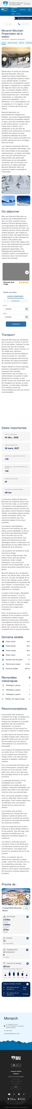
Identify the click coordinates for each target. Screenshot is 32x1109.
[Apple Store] (21, 1099)
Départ (5, 313)
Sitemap (16, 1085)
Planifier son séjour (14, 9)
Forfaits (15, 301)
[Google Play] (12, 1099)
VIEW (26, 908)
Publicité (16, 1074)
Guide (4, 43)
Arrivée (5, 305)
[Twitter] (14, 1094)
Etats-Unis (25, 988)
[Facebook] (24, 1094)
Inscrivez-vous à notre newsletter (16, 1076)
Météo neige (12, 43)
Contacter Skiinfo (16, 1071)
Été (18, 14)
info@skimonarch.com (11, 1033)
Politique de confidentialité (16, 1081)
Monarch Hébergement (15, 296)
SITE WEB (8, 24)
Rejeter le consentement (16, 1089)
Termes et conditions (15, 1083)
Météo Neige (6, 10)
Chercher (16, 324)
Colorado (26, 994)
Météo (21, 43)
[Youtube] (9, 1094)
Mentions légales (16, 1079)
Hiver (13, 14)
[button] (29, 10)
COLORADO (5, 39)
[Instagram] (19, 1094)
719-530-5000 (25, 24)
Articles (23, 10)
